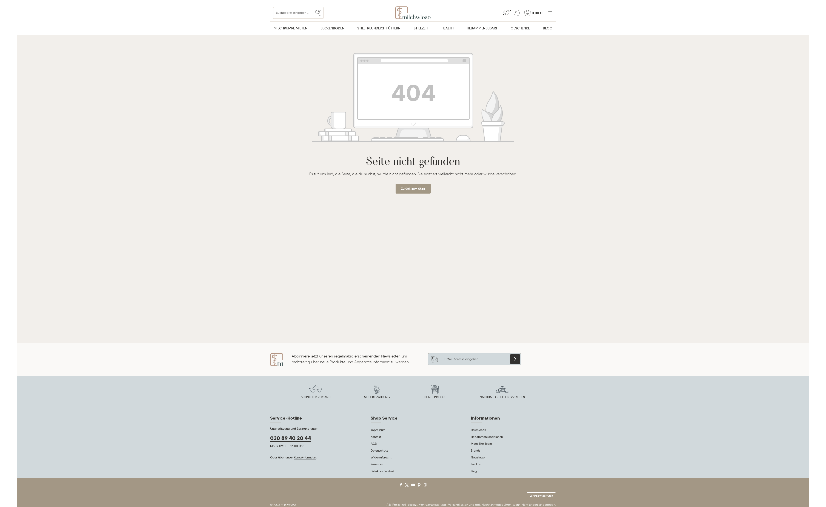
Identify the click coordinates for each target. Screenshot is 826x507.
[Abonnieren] (515, 359)
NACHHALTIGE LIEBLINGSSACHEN (502, 397)
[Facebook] (401, 486)
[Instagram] (425, 486)
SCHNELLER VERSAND (315, 397)
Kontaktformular (305, 457)
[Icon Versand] (315, 392)
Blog (474, 471)
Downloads (478, 430)
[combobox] (293, 12)
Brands (475, 450)
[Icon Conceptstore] (434, 392)
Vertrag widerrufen (541, 495)
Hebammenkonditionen (487, 437)
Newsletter (478, 457)
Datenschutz (379, 450)
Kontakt (376, 437)
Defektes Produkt (382, 471)
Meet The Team (481, 444)
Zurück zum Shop (413, 189)
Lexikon (476, 464)
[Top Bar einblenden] (550, 13)
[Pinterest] (419, 486)
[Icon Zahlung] (377, 392)
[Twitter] (407, 486)
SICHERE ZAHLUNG (377, 397)
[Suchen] (318, 12)
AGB (374, 444)
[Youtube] (413, 486)
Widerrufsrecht (381, 457)
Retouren (377, 464)
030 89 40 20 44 (290, 438)
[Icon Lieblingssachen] (502, 392)
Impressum (378, 430)
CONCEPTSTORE (435, 397)
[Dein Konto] (517, 13)
